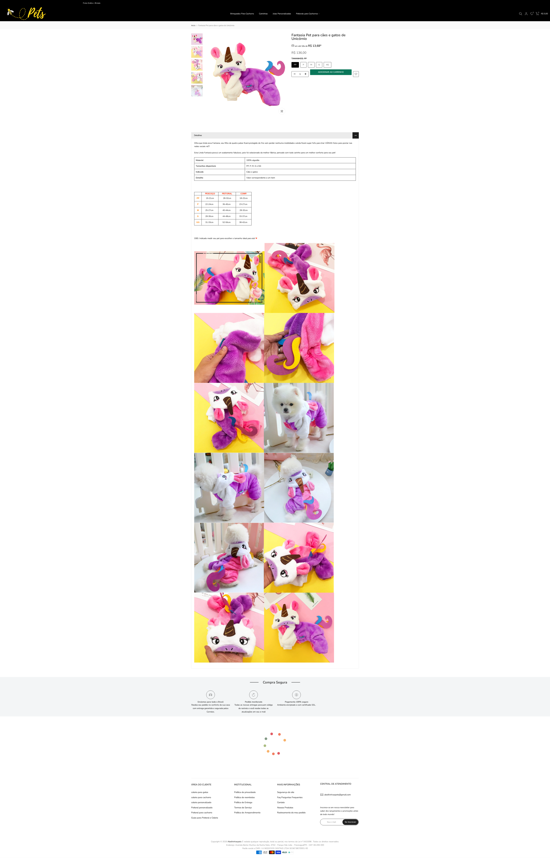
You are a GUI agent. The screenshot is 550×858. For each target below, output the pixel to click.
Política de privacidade (245, 792)
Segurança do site (285, 792)
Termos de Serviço (243, 807)
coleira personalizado (201, 802)
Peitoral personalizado (201, 807)
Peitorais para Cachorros (307, 13)
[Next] (282, 75)
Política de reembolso (244, 797)
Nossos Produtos (285, 807)
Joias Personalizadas (282, 13)
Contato (281, 802)
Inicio (193, 25)
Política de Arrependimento (247, 812)
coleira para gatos (199, 792)
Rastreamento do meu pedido (291, 812)
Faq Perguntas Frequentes (289, 797)
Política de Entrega (243, 802)
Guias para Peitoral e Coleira (204, 817)
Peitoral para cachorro (201, 812)
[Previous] (209, 75)
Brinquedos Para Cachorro (242, 13)
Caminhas (263, 13)
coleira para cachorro (201, 797)
